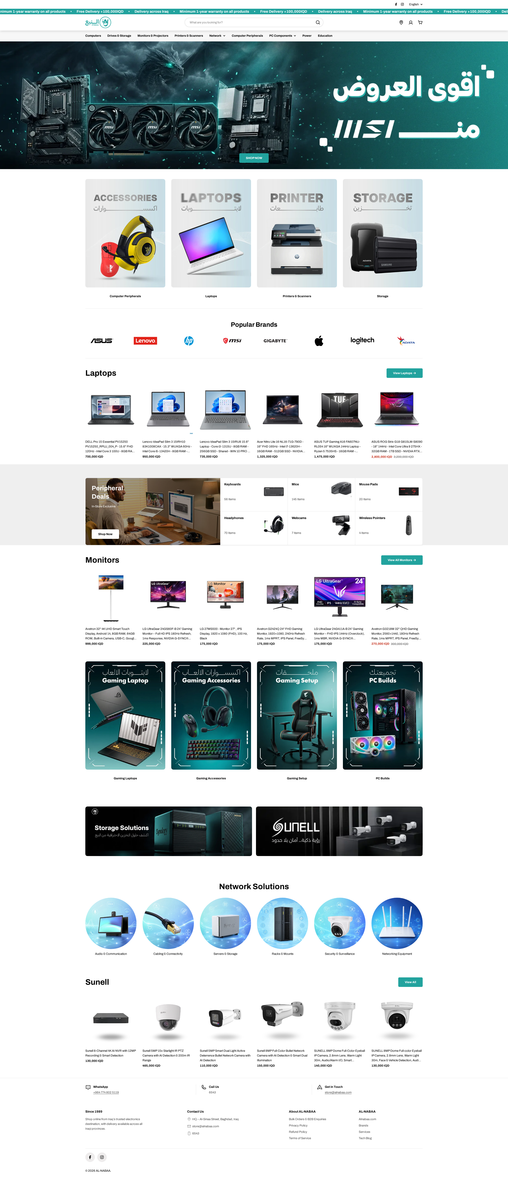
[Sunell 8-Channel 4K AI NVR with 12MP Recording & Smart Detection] (111, 1018)
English (414, 4)
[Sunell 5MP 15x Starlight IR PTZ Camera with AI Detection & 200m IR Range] (168, 1018)
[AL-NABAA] (168, 831)
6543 (195, 1133)
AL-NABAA (103, 1170)
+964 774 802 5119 (106, 1092)
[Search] (318, 22)
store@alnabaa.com (338, 1092)
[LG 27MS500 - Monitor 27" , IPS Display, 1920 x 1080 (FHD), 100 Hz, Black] (225, 596)
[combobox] (254, 22)
